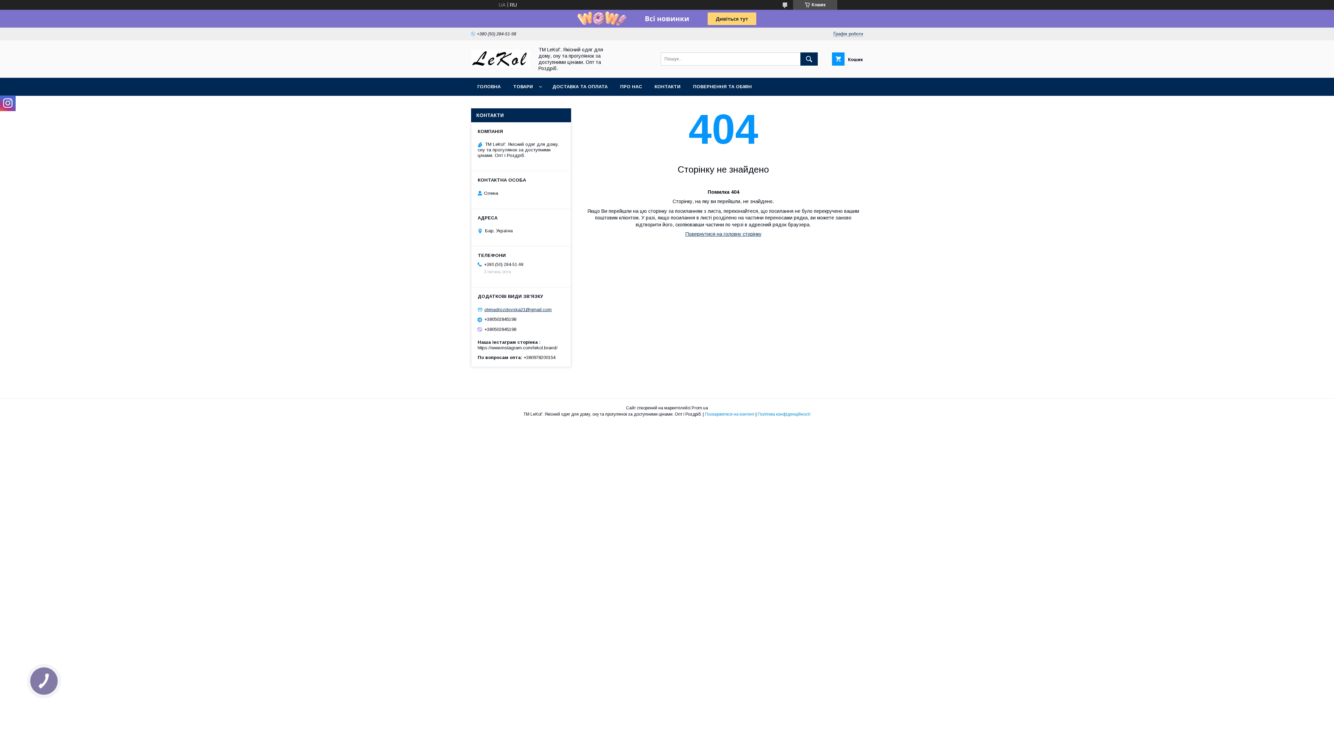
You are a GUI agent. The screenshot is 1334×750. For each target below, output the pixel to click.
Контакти (667, 86)
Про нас (631, 86)
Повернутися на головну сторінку (723, 234)
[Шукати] (809, 59)
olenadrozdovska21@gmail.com (518, 309)
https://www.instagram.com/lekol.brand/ (518, 347)
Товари (523, 86)
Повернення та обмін (722, 86)
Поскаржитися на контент (730, 414)
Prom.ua (700, 408)
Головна (489, 86)
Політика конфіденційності (784, 414)
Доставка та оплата (580, 86)
